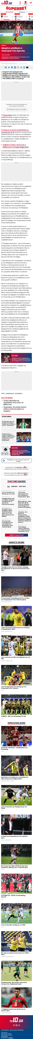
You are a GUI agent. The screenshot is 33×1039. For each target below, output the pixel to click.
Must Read (22, 486)
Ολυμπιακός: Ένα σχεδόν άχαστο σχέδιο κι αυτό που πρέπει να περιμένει (14, 409)
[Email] (27, 67)
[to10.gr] (7, 3)
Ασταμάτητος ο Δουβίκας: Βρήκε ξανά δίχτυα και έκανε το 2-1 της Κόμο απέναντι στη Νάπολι (8, 512)
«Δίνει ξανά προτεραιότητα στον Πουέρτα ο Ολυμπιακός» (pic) (24, 494)
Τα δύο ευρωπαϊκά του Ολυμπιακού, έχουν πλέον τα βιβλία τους (13, 402)
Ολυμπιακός (7, 115)
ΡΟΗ (8, 486)
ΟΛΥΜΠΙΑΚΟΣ (18, 393)
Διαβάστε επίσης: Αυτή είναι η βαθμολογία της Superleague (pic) (16, 146)
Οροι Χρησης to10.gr (6, 1035)
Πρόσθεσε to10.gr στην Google (17, 109)
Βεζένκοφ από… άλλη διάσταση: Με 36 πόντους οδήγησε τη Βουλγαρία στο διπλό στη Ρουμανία (24, 504)
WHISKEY (11, 1037)
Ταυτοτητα (4, 1032)
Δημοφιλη (14, 486)
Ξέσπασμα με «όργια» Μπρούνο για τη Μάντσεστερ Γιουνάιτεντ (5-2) (24, 529)
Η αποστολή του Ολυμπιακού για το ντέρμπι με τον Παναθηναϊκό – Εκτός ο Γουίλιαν (15, 57)
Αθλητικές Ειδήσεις (22, 473)
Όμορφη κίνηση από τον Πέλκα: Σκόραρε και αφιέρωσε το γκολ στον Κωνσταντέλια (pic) (8, 501)
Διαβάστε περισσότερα (16, 535)
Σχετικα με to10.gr (6, 1033)
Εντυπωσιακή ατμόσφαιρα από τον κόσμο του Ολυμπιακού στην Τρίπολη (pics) (7, 524)
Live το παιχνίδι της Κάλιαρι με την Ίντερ (8, 493)
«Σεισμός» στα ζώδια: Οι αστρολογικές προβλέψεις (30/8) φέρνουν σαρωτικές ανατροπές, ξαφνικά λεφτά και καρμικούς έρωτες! (24, 517)
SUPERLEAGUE (10, 393)
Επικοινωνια (4, 1036)
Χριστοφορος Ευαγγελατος (9, 63)
